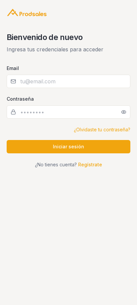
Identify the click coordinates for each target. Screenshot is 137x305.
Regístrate (90, 164)
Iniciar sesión (68, 146)
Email (13, 68)
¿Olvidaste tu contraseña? (102, 129)
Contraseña (20, 99)
